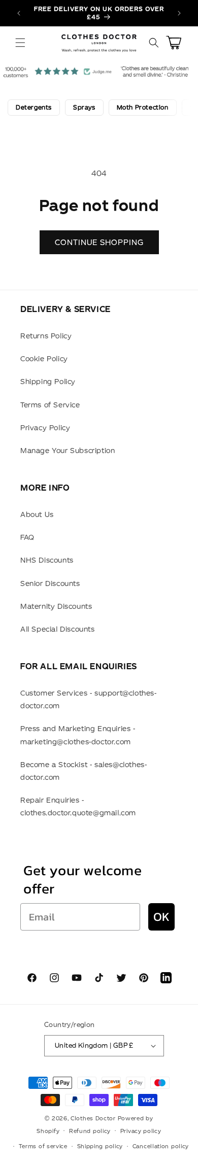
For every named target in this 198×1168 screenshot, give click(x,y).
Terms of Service (50, 404)
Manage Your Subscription (67, 450)
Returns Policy (46, 335)
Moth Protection (143, 107)
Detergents (34, 107)
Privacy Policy (45, 427)
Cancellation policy (161, 1146)
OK (161, 916)
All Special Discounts (57, 629)
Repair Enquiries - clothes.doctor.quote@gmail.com (78, 806)
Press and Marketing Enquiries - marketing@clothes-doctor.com (78, 735)
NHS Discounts (47, 560)
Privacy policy (140, 1131)
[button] (20, 42)
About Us (37, 514)
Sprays (84, 107)
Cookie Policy (44, 358)
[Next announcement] (179, 13)
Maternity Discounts (56, 606)
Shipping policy (100, 1146)
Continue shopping (99, 242)
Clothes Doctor (93, 1118)
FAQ (27, 537)
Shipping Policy (48, 381)
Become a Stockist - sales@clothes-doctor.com (83, 771)
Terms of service (43, 1146)
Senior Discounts (50, 583)
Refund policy (90, 1131)
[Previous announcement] (19, 13)
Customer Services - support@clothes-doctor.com (88, 699)
